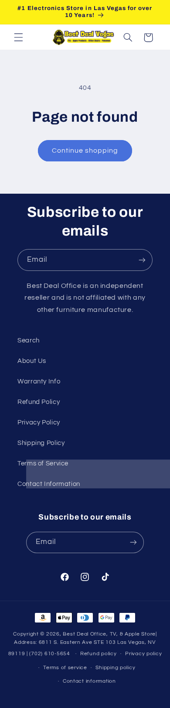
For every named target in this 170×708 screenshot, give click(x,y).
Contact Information (48, 484)
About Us (31, 361)
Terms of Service (42, 463)
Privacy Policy (38, 422)
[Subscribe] (142, 259)
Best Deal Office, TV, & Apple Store (109, 634)
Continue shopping (85, 150)
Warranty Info (38, 381)
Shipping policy (115, 667)
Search (28, 340)
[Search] (128, 37)
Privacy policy (143, 653)
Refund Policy (38, 402)
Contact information (89, 681)
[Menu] (18, 37)
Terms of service (65, 667)
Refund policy (98, 653)
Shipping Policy (41, 443)
